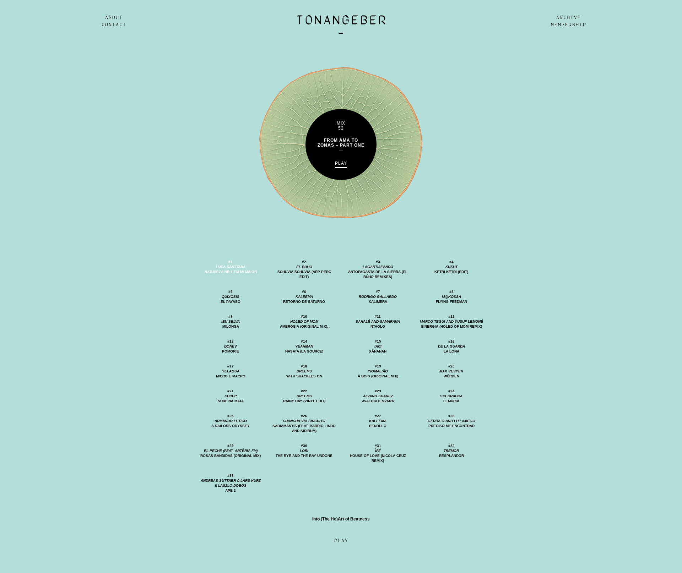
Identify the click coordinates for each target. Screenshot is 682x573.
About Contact (113, 21)
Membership (568, 24)
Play (341, 163)
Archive (568, 17)
